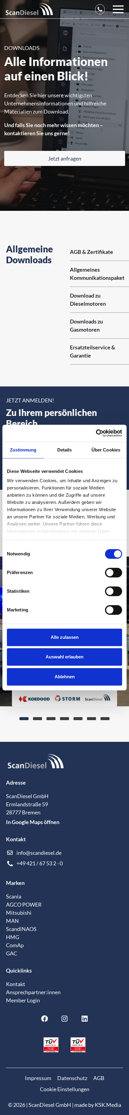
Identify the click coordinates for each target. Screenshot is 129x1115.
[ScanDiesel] (29, 9)
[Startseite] (36, 765)
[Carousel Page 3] (51, 718)
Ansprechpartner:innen (33, 992)
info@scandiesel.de (39, 852)
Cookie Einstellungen (64, 1089)
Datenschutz (72, 1078)
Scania (13, 896)
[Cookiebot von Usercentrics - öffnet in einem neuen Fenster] (96, 433)
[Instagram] (64, 1018)
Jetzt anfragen (64, 158)
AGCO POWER (24, 904)
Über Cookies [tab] (106, 449)
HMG (12, 937)
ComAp (15, 945)
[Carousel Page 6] (91, 718)
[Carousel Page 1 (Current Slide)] (24, 718)
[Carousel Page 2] (37, 718)
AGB (98, 1078)
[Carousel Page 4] (64, 718)
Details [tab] (64, 449)
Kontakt (15, 984)
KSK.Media (108, 1104)
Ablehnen (65, 676)
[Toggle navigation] (118, 9)
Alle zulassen (65, 637)
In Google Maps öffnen (32, 822)
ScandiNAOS (21, 929)
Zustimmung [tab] (23, 449)
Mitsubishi (19, 912)
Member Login (23, 1000)
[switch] (113, 572)
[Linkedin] (84, 1018)
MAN (12, 920)
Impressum (38, 1078)
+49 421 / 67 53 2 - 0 (39, 863)
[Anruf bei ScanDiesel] (99, 9)
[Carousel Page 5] (78, 718)
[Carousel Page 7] (105, 718)
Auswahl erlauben (64, 656)
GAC (11, 953)
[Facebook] (45, 1018)
